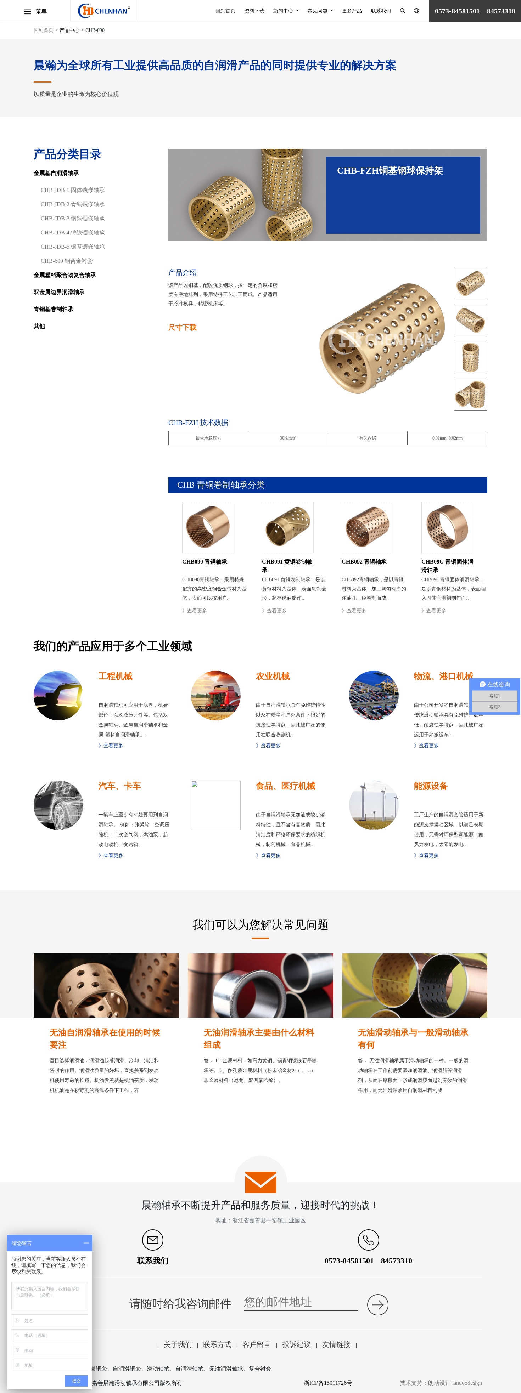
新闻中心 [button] (284, 10)
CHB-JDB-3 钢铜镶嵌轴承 (73, 218)
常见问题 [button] (318, 10)
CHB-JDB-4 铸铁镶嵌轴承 (73, 233)
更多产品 (352, 10)
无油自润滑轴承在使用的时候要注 (105, 1038)
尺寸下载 (182, 327)
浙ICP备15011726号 (328, 1383)
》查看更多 (194, 610)
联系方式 (217, 1344)
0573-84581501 (349, 1260)
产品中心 (69, 30)
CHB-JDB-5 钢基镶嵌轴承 (73, 247)
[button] (403, 11)
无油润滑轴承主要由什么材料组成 (259, 1038)
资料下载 (254, 10)
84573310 (396, 1260)
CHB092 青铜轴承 (364, 562)
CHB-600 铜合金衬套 (67, 261)
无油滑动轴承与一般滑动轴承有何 (413, 1038)
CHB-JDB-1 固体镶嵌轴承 (73, 190)
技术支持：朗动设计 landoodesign (441, 1383)
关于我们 (178, 1344)
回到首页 (227, 10)
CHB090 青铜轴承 (204, 562)
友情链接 (337, 1344)
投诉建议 (297, 1344)
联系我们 (381, 10)
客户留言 (257, 1344)
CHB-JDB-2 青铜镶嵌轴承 (73, 204)
